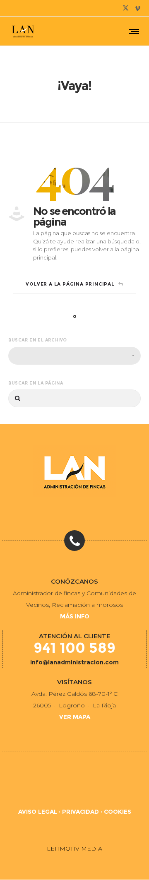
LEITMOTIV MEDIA (74, 848)
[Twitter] (126, 8)
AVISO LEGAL (37, 811)
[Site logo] (23, 31)
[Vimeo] (138, 8)
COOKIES (117, 811)
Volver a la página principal (70, 284)
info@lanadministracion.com (74, 662)
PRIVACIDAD (80, 811)
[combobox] (74, 356)
